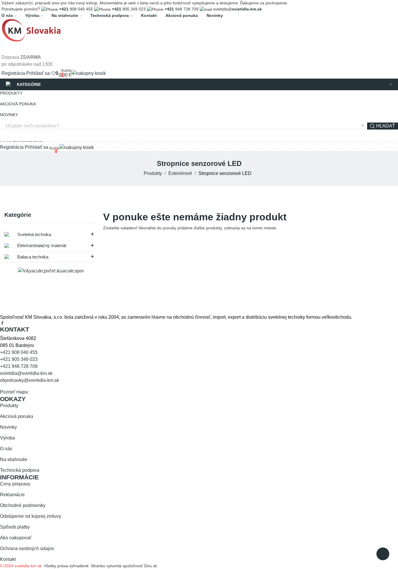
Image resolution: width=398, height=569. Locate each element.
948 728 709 (181, 9)
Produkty (9, 405)
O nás (6, 448)
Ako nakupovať (15, 537)
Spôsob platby (15, 526)
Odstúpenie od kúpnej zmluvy (30, 516)
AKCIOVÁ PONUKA (18, 104)
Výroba (7, 437)
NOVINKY (9, 114)
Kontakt (8, 559)
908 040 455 (76, 9)
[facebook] (2, 323)
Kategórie (17, 215)
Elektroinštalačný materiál (41, 245)
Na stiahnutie (13, 459)
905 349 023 (129, 9)
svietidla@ (237, 9)
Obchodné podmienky (22, 505)
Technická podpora (19, 470)
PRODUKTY (11, 93)
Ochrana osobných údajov (27, 548)
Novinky (8, 427)
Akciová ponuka (16, 416)
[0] (53, 73)
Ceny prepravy (15, 483)
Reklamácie (12, 494)
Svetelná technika (33, 234)
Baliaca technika (32, 256)
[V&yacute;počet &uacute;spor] (51, 270)
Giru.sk (150, 565)
